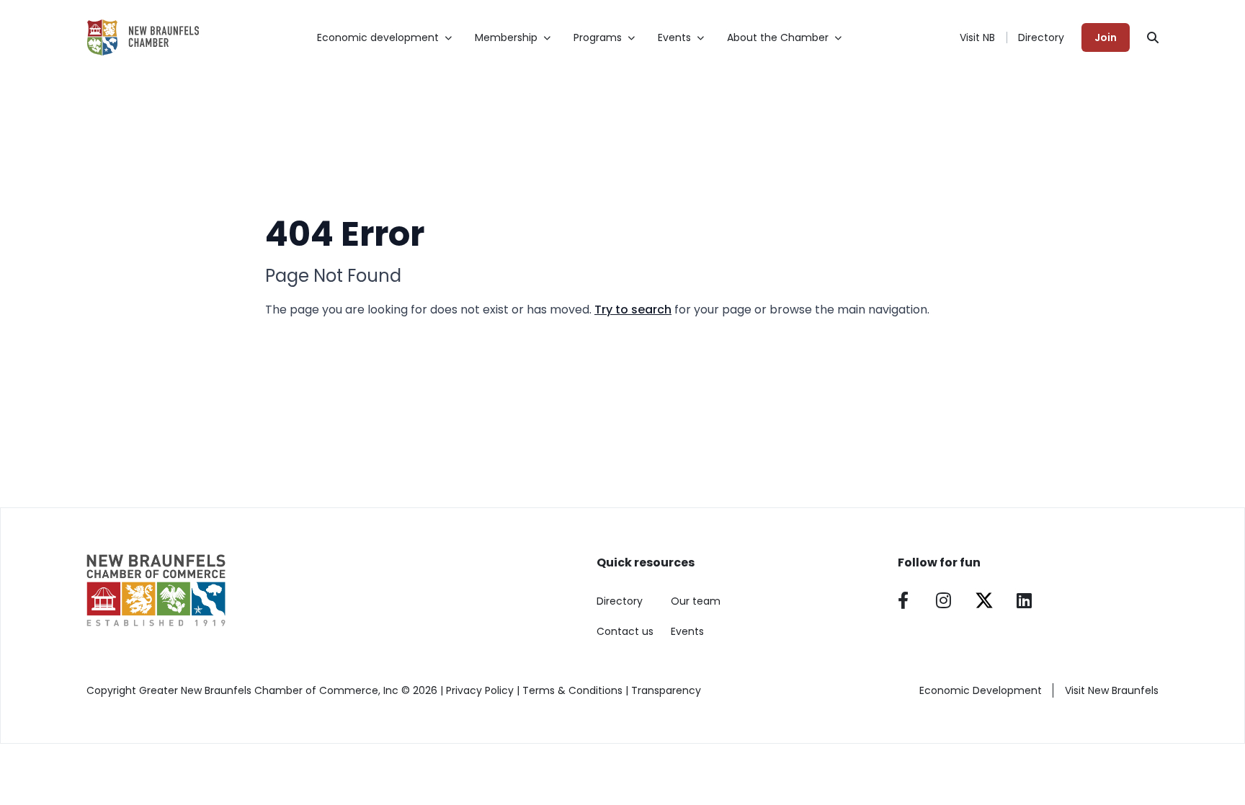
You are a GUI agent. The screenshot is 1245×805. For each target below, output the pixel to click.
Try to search (632, 309)
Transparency (666, 690)
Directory (1041, 37)
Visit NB (977, 37)
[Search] (1152, 37)
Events (687, 631)
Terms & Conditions (572, 690)
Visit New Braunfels (1112, 690)
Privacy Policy (480, 690)
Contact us (625, 631)
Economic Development (980, 690)
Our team (695, 601)
